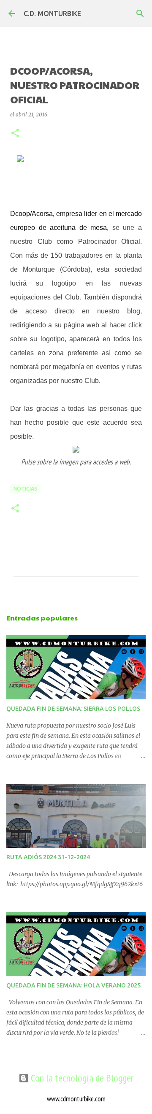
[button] (15, 133)
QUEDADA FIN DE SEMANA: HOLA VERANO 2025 (73, 985)
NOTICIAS (25, 488)
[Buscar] (140, 13)
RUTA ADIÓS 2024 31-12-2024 (48, 857)
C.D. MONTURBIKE (52, 13)
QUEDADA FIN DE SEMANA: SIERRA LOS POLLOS (73, 708)
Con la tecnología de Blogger (81, 1077)
